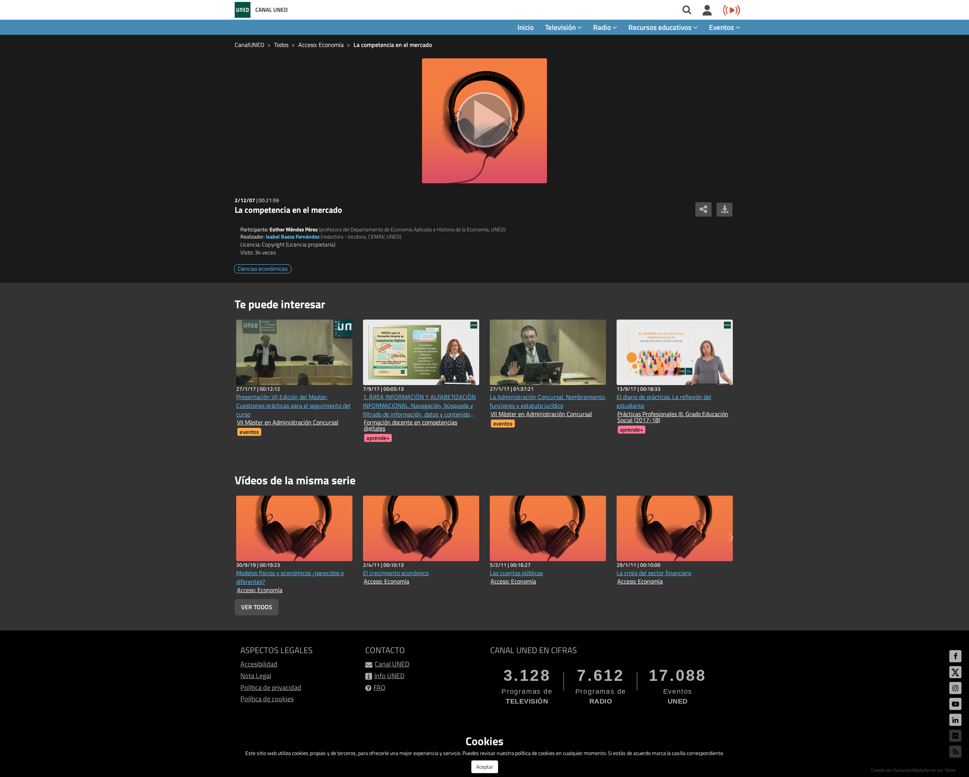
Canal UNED (392, 664)
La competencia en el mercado (393, 44)
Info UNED (389, 676)
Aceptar (484, 767)
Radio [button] (602, 27)
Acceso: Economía (321, 44)
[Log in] (707, 10)
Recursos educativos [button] (660, 27)
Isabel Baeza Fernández (292, 236)
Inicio (525, 27)
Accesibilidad (258, 664)
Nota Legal (255, 676)
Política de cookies (267, 699)
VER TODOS (256, 607)
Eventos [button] (722, 27)
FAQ (379, 687)
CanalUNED (249, 44)
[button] (731, 376)
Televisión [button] (561, 27)
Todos (281, 44)
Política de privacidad (270, 687)
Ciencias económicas (263, 268)
